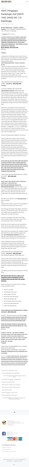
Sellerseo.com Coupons (9, 451)
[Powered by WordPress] (13, 464)
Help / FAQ (10, 434)
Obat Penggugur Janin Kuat (9, 362)
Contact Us (10, 435)
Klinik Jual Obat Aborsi (17, 359)
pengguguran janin (22, 198)
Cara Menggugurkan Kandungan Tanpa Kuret (15, 357)
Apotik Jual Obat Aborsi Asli (13, 356)
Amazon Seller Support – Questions (9, 27)
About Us (9, 432)
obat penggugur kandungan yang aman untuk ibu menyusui (13, 364)
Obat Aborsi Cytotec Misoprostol (16, 361)
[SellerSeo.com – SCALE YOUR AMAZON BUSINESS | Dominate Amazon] (6, 2)
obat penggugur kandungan (21, 362)
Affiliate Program (12, 433)
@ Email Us (10, 425)
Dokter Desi (4, 34)
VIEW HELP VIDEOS (7, 447)
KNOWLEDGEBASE (6, 449)
